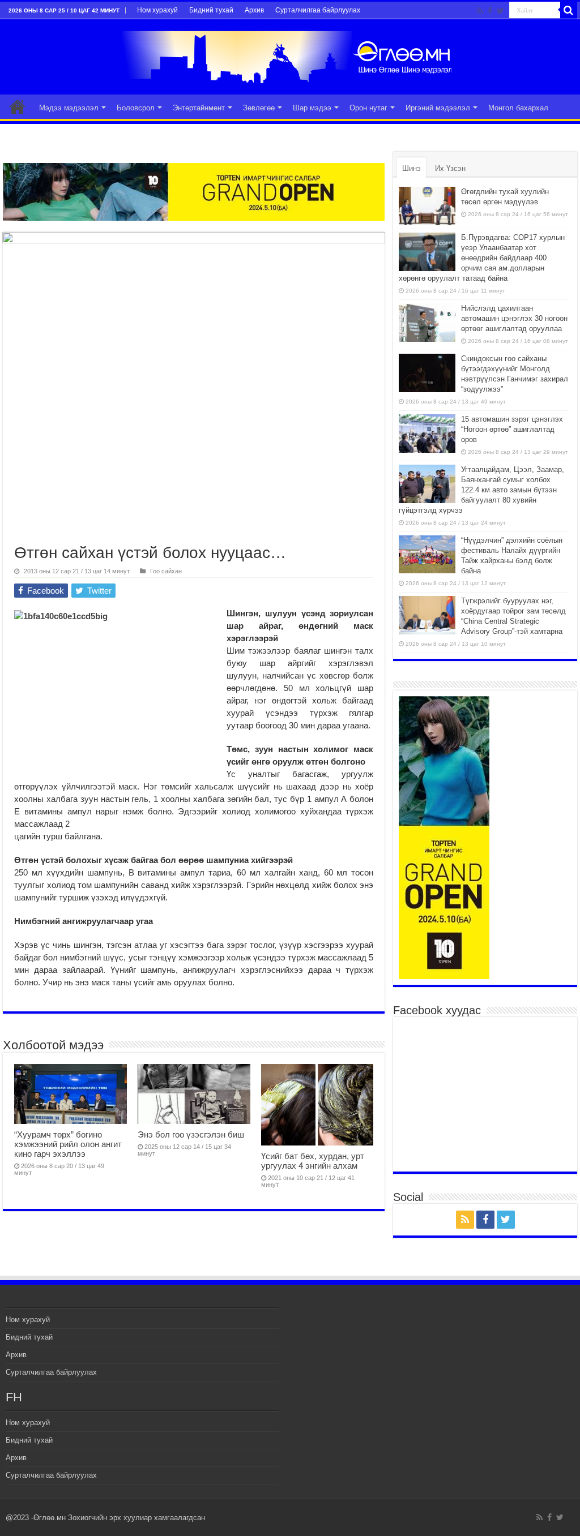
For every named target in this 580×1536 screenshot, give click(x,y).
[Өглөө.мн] (290, 54)
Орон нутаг (368, 108)
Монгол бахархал (518, 108)
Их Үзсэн (450, 168)
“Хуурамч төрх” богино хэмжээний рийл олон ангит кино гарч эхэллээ (68, 1144)
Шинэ (411, 168)
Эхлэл (17, 106)
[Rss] (480, 11)
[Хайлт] (568, 10)
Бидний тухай (211, 10)
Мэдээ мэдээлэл (69, 108)
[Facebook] (490, 11)
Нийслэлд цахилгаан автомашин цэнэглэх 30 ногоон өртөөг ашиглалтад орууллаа (514, 318)
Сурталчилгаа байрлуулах (317, 10)
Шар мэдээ (312, 108)
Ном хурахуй (157, 10)
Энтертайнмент (199, 108)
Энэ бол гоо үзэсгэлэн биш (191, 1134)
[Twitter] (500, 11)
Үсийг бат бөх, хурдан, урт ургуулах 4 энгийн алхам (312, 1160)
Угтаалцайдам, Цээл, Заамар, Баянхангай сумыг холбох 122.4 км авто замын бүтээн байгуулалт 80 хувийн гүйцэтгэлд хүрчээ (481, 489)
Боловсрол (136, 108)
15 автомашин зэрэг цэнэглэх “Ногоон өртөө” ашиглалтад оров (512, 429)
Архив (254, 10)
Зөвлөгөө (259, 108)
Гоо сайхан (166, 571)
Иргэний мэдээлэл (438, 108)
